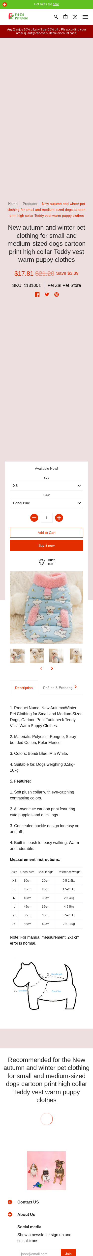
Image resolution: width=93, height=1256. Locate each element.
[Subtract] (34, 518)
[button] (4, 4)
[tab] (24, 688)
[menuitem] (56, 17)
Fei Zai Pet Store (64, 285)
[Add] (59, 518)
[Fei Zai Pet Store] (18, 17)
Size (46, 477)
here (56, 4)
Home (13, 204)
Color (46, 494)
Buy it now (46, 545)
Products (30, 204)
